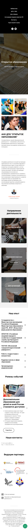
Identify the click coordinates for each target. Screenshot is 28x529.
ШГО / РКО (14, 11)
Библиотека (14, 8)
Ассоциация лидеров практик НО (14, 17)
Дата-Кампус (14, 14)
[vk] (12, 29)
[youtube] (16, 29)
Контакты (14, 20)
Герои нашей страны (14, 22)
